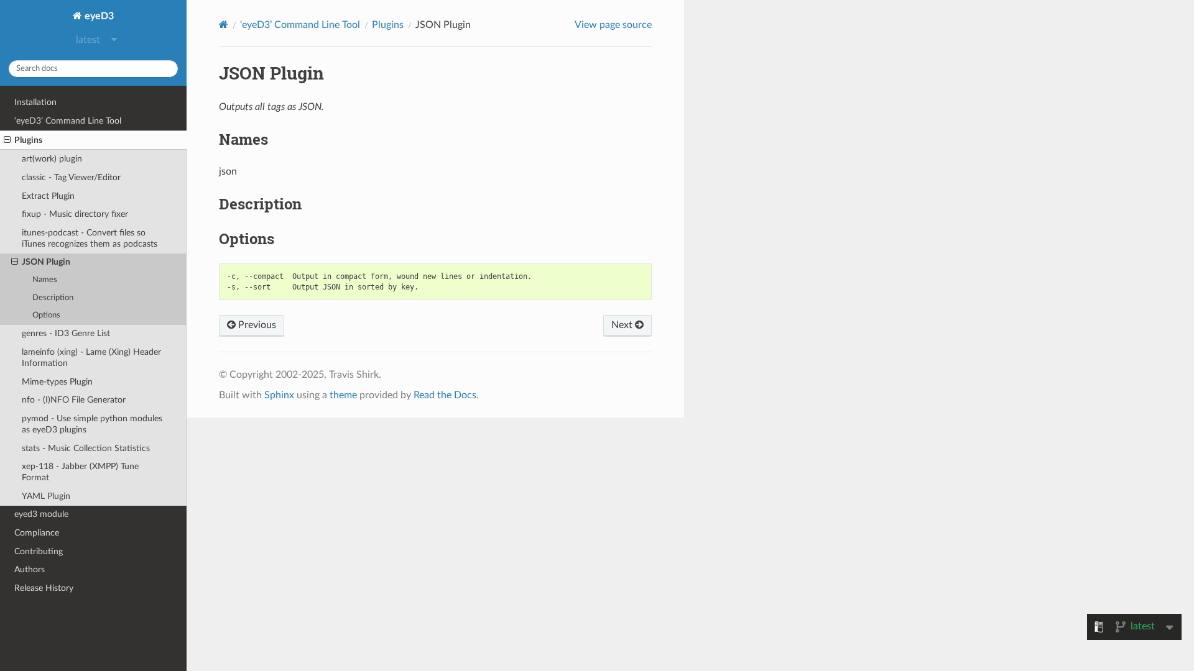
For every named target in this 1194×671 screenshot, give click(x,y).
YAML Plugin (46, 496)
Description (52, 298)
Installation (35, 102)
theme (343, 395)
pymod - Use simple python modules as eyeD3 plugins (92, 424)
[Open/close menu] (7, 140)
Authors (29, 569)
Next (623, 325)
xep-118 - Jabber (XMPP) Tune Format (80, 472)
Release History (43, 588)
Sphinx (279, 395)
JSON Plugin (46, 262)
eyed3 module (41, 514)
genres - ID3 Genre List (66, 333)
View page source (613, 25)
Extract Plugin (48, 196)
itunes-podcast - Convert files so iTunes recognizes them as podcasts (89, 238)
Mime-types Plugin (57, 381)
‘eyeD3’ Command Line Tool (67, 121)
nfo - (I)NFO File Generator (74, 399)
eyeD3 (98, 16)
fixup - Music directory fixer (75, 214)
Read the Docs (445, 395)
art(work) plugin (52, 158)
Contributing (38, 551)
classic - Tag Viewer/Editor (71, 177)
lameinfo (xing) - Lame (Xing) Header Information (91, 357)
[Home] (223, 24)
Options (46, 315)
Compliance (36, 532)
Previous (256, 325)
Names (44, 280)
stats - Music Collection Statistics (86, 448)
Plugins (28, 140)
